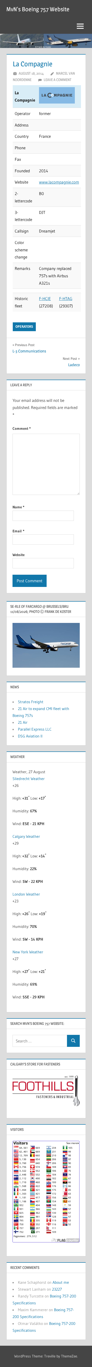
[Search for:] (40, 1041)
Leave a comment (57, 79)
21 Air (22, 722)
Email (18, 531)
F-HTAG (65, 298)
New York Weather (28, 951)
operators (24, 326)
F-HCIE (45, 298)
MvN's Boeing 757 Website (37, 9)
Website (19, 554)
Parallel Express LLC (35, 729)
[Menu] (80, 26)
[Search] (73, 1041)
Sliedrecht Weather (29, 778)
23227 (57, 1289)
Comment (22, 428)
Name (18, 507)
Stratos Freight (30, 701)
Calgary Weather (26, 836)
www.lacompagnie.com (59, 182)
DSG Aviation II (30, 736)
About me (61, 1282)
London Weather (26, 894)
